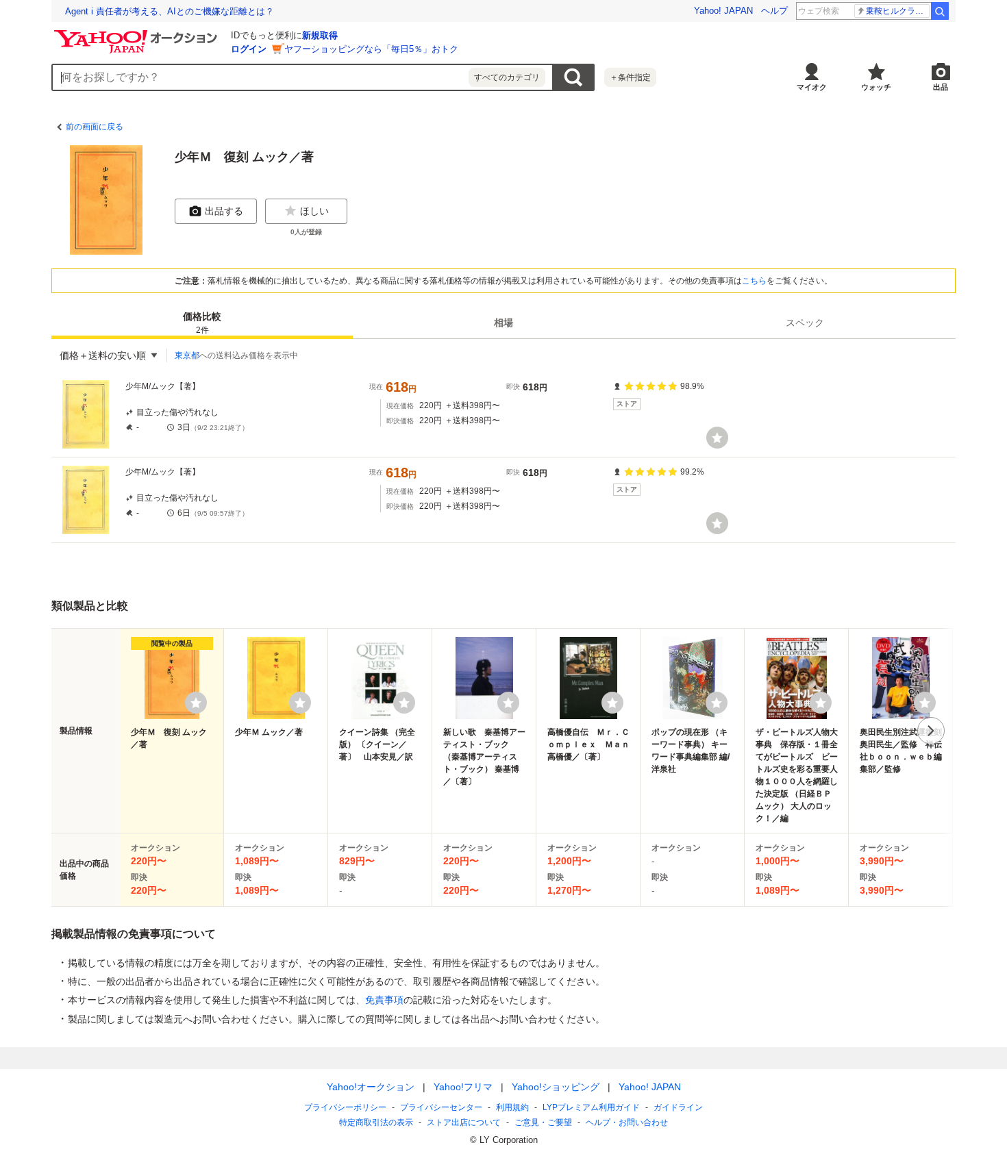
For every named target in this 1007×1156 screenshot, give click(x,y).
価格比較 (202, 323)
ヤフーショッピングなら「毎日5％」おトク (371, 49)
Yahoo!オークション (370, 1086)
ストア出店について (464, 1122)
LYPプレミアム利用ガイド (591, 1107)
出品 (940, 87)
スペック (805, 322)
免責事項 (384, 999)
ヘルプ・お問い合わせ (627, 1122)
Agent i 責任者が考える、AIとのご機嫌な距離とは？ (169, 11)
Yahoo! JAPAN (723, 10)
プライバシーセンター (441, 1107)
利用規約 (512, 1107)
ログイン (248, 49)
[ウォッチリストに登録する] (196, 703)
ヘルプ (774, 10)
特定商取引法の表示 (376, 1122)
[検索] (940, 11)
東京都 (187, 355)
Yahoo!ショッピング (555, 1086)
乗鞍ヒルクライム (898, 11)
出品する (224, 210)
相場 (503, 322)
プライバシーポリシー (345, 1107)
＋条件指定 (630, 77)
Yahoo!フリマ (463, 1086)
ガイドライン (678, 1107)
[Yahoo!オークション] (137, 33)
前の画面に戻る (94, 126)
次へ (931, 730)
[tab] (202, 322)
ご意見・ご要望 (543, 1122)
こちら (754, 281)
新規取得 (320, 35)
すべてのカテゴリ (507, 77)
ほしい (314, 210)
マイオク (812, 87)
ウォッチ (876, 87)
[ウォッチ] (717, 438)
